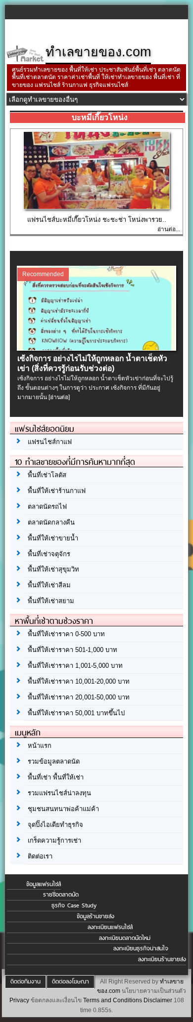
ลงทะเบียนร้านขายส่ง (162, 959)
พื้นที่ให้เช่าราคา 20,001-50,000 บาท (79, 697)
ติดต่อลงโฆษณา (70, 981)
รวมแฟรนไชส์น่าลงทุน (59, 793)
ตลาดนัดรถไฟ (47, 506)
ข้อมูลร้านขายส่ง (95, 916)
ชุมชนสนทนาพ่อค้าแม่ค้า (63, 809)
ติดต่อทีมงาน (25, 981)
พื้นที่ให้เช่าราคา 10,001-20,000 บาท (79, 681)
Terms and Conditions (112, 1000)
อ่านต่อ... (168, 229)
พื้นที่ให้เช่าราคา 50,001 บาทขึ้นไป (76, 713)
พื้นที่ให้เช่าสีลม (49, 585)
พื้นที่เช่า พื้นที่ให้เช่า (56, 777)
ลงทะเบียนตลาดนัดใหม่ (124, 938)
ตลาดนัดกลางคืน (51, 522)
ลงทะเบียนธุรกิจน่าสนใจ (140, 948)
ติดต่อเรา (40, 856)
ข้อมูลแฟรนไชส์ (43, 884)
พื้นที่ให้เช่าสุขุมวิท (53, 569)
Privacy (19, 1000)
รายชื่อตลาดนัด (61, 894)
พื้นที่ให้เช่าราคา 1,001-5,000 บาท (75, 665)
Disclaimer (158, 1000)
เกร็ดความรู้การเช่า (54, 840)
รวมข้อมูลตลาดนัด (54, 761)
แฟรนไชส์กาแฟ (50, 442)
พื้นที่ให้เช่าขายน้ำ (53, 538)
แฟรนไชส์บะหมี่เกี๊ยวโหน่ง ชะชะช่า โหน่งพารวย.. (96, 219)
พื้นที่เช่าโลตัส (47, 475)
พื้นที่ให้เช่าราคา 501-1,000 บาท (72, 650)
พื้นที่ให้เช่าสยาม (51, 601)
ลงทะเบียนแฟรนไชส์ (110, 927)
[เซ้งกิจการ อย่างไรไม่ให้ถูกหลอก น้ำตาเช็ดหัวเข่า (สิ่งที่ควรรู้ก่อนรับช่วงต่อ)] (97, 348)
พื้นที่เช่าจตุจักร (49, 554)
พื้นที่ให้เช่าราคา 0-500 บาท (66, 634)
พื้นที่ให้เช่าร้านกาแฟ (57, 490)
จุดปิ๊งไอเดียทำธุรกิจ (55, 824)
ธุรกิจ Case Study (73, 905)
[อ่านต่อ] (59, 397)
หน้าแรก (39, 745)
